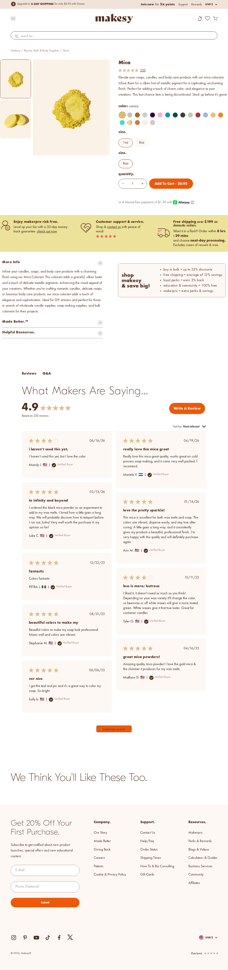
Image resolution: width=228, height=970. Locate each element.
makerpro (195, 833)
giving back (102, 849)
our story (100, 833)
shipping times (150, 858)
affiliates (194, 883)
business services (200, 866)
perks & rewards (200, 841)
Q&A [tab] (47, 373)
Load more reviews (114, 729)
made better (102, 841)
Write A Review (187, 408)
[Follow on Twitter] (70, 937)
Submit (45, 902)
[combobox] (114, 36)
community (196, 874)
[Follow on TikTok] (48, 938)
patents (98, 866)
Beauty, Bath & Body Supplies (41, 50)
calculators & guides (202, 858)
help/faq (147, 841)
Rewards (196, 4)
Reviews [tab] (29, 373)
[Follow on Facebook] (59, 938)
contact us (114, 227)
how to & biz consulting (157, 866)
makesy (15, 50)
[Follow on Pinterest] (25, 938)
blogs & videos (198, 849)
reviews (196, 953)
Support (183, 4)
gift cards (147, 874)
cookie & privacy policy (110, 874)
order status (149, 849)
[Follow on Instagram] (14, 938)
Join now (147, 4)
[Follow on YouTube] (36, 938)
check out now (47, 231)
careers (99, 858)
